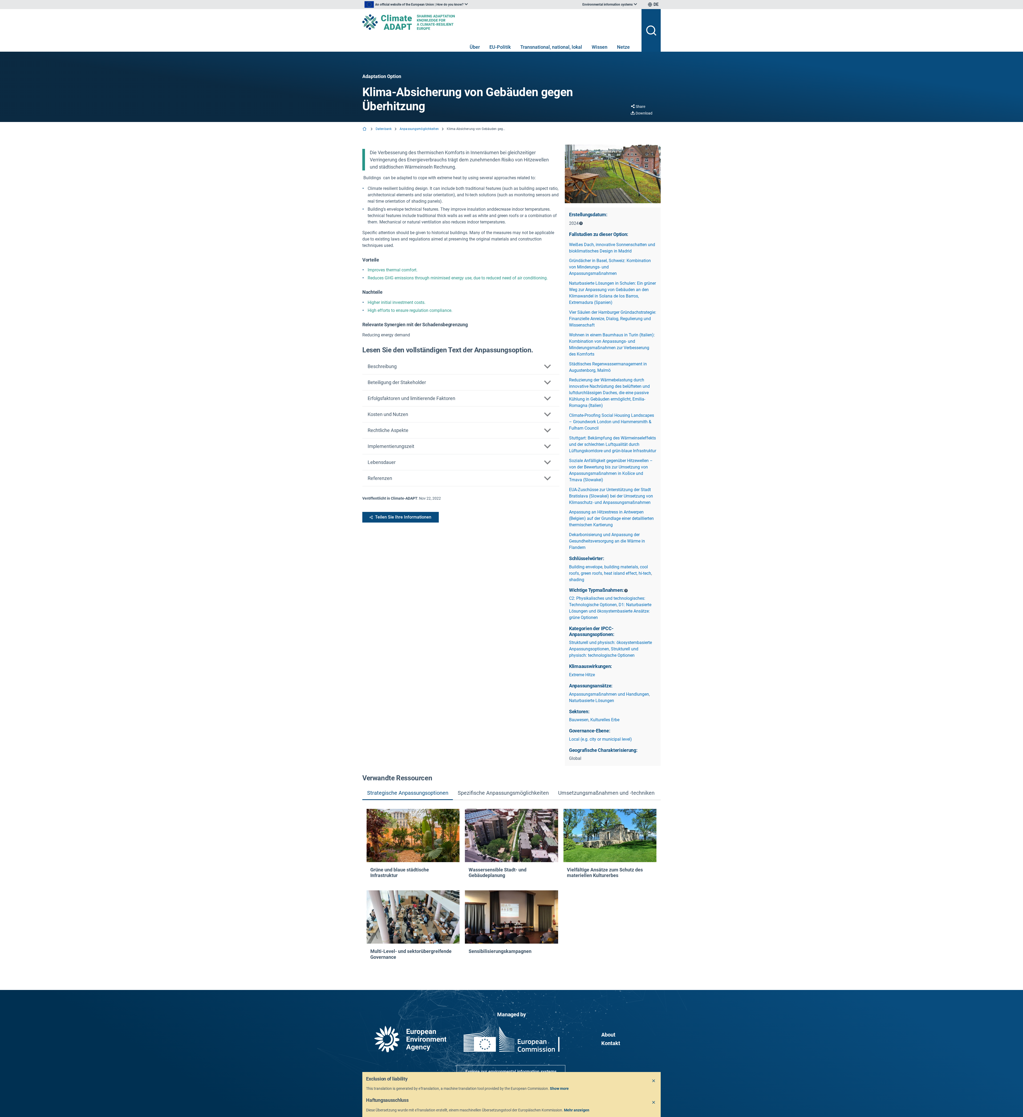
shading (576, 579)
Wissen (599, 47)
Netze (623, 47)
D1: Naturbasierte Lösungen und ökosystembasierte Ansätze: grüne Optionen (610, 611)
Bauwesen (578, 719)
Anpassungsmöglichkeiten (419, 129)
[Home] (365, 129)
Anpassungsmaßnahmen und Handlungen (609, 694)
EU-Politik (500, 47)
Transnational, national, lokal (551, 47)
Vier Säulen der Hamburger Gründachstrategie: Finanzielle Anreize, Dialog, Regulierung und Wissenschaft (612, 319)
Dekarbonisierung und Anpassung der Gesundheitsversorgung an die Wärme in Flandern (607, 541)
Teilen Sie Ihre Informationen (403, 517)
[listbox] (416, 4)
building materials (621, 566)
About (608, 1035)
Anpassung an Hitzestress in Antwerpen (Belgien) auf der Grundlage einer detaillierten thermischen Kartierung (611, 518)
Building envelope (585, 566)
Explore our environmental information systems (511, 1071)
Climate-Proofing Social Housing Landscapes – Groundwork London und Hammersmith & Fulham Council (611, 422)
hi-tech (645, 573)
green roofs (591, 573)
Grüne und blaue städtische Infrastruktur (399, 872)
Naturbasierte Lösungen (591, 700)
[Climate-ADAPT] (499, 22)
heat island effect (620, 573)
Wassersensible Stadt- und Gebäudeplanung (497, 872)
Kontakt (610, 1043)
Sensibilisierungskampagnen (500, 951)
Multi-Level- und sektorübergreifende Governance (411, 954)
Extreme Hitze (582, 674)
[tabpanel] (511, 886)
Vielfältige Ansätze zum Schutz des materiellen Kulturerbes (605, 872)
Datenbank (384, 129)
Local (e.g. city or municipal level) (600, 739)
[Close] (654, 1081)
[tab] (407, 793)
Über (475, 47)
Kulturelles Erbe (604, 719)
